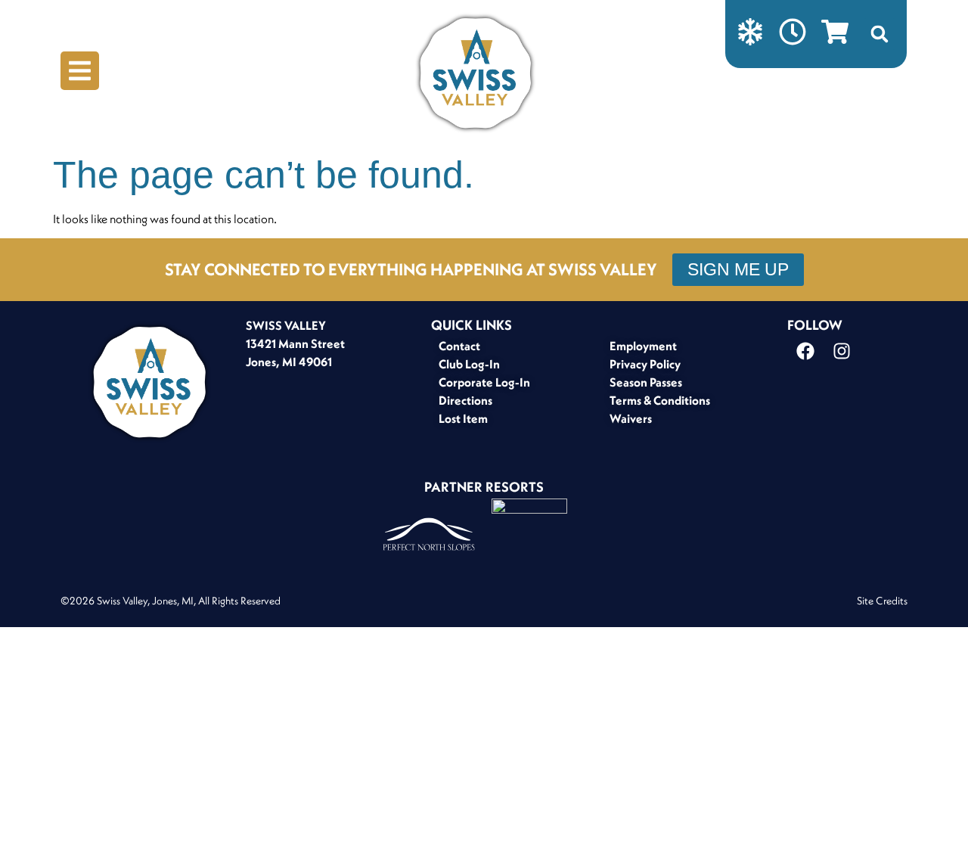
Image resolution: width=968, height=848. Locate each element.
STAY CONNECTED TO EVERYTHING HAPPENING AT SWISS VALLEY (411, 269)
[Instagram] (842, 351)
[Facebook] (805, 351)
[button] (879, 34)
